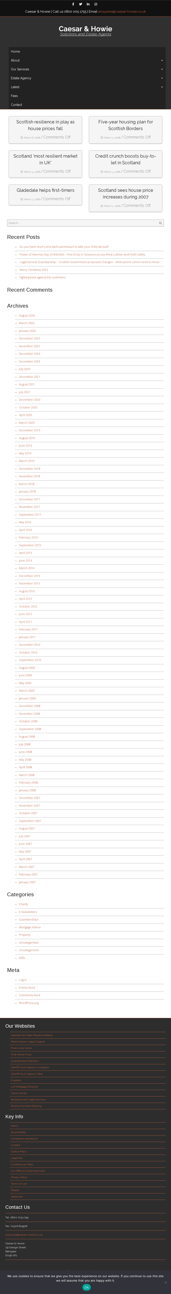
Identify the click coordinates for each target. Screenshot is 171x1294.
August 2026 (27, 315)
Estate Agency (21, 78)
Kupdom (16, 1080)
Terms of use (19, 1183)
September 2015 (30, 545)
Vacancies (17, 1196)
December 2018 (29, 469)
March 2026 (26, 323)
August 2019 (27, 438)
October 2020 (28, 407)
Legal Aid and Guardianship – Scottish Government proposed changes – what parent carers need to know (89, 262)
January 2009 (27, 698)
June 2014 (25, 560)
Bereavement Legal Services (28, 1099)
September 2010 (30, 660)
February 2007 (28, 874)
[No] (165, 1282)
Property (25, 935)
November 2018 (29, 476)
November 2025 (29, 346)
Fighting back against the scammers (42, 277)
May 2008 (25, 760)
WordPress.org (29, 1003)
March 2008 (26, 775)
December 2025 (29, 338)
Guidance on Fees (22, 1164)
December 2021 (29, 377)
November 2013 (29, 583)
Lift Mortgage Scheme (24, 1086)
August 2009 (27, 668)
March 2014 (26, 568)
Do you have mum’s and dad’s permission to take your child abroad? (64, 247)
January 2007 (27, 882)
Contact (16, 105)
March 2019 (26, 461)
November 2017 (29, 507)
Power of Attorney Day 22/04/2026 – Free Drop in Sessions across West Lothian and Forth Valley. (83, 254)
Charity (23, 904)
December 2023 (29, 361)
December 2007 (29, 798)
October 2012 (28, 606)
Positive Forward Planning (26, 1106)
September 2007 (30, 821)
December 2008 (29, 706)
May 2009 (25, 683)
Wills (22, 958)
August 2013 (27, 591)
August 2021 (27, 384)
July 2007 (24, 836)
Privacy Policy (19, 1177)
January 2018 (27, 491)
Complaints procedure (24, 1138)
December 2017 (29, 499)
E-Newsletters (28, 912)
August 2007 (27, 828)
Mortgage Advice (30, 927)
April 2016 (25, 530)
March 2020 (26, 423)
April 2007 (25, 859)
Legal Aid (16, 1157)
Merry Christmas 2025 (34, 270)
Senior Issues (19, 1093)
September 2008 (30, 729)
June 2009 (25, 675)
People (15, 1190)
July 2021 (24, 392)
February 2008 (28, 782)
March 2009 (26, 691)
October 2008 (28, 721)
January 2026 (27, 331)
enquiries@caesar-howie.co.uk (122, 12)
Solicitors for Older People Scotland (31, 1035)
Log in (23, 980)
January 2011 (27, 637)
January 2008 (27, 790)
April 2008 (25, 767)
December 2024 (29, 354)
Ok (87, 1287)
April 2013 (25, 599)
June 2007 (25, 844)
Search (160, 223)
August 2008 (27, 736)
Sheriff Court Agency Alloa (27, 1073)
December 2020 (29, 400)
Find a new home (21, 1048)
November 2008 (29, 714)
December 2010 (29, 645)
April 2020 (25, 415)
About (14, 1125)
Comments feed (29, 995)
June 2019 (25, 445)
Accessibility (18, 1132)
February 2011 (28, 629)
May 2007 (25, 851)
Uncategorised (28, 942)
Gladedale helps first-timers (45, 190)
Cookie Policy (19, 1151)
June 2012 (25, 614)
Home (15, 51)
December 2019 (29, 430)
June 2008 (25, 752)
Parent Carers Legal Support (28, 1041)
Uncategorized (29, 950)
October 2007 (28, 813)
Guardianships (28, 919)
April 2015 (25, 553)
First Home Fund (21, 1054)
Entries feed (27, 987)
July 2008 (24, 744)
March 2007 (26, 867)
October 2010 (28, 652)
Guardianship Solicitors (25, 1061)
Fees (14, 96)
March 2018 (26, 484)
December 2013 (29, 576)
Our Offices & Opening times (28, 1170)
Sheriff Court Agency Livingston (30, 1067)
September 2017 (30, 514)
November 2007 (29, 805)
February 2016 (28, 537)
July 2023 (24, 369)
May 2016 (25, 522)
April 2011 (25, 622)
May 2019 (25, 453)
